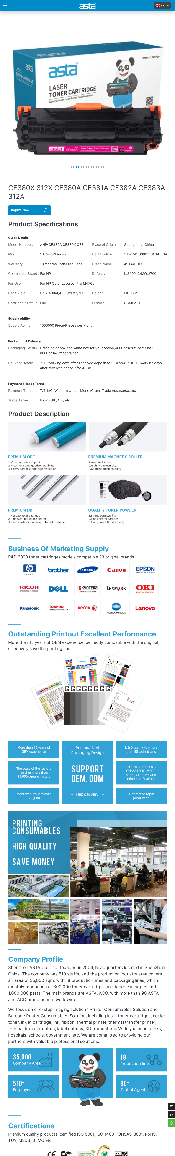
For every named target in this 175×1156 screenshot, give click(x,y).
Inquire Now (20, 210)
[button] (72, 167)
